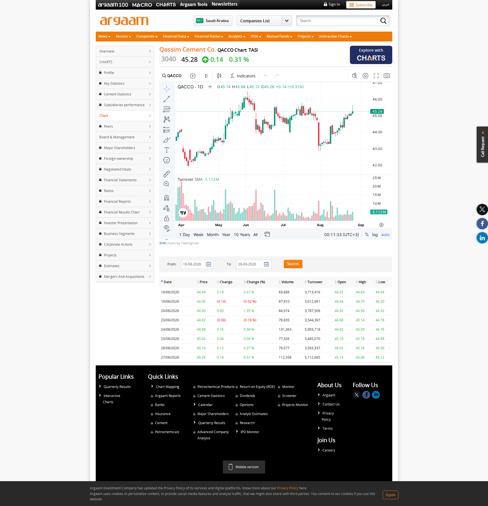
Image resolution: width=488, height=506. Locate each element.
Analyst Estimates (254, 413)
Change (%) (256, 282)
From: (172, 264)
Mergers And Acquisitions (124, 276)
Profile (109, 72)
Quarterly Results (117, 386)
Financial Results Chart (122, 212)
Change (226, 282)
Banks (160, 404)
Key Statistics (114, 83)
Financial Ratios (208, 36)
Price (204, 282)
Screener (289, 395)
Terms (328, 428)
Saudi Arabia (217, 20)
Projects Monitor (295, 404)
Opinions (247, 404)
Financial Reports (117, 201)
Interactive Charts (334, 36)
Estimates (111, 265)
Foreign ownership (118, 158)
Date (168, 282)
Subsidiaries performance (124, 104)
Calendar (205, 404)
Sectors (122, 36)
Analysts (235, 36)
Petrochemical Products (216, 386)
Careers (329, 450)
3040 (163, 243)
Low (381, 282)
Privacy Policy (328, 416)
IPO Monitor (250, 431)
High (362, 282)
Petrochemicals (167, 431)
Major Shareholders (119, 147)
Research (247, 422)
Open (341, 282)
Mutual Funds (278, 36)
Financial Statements (120, 180)
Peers (108, 126)
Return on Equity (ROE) (257, 386)
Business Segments (119, 233)
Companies (145, 36)
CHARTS (105, 62)
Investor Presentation (121, 223)
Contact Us (331, 404)
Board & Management (116, 137)
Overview (106, 51)
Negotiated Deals (117, 169)
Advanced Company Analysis (213, 434)
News (103, 36)
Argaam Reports (168, 395)
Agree (390, 495)
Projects (304, 36)
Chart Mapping (167, 386)
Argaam (329, 395)
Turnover (315, 282)
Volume (288, 282)
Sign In (334, 4)
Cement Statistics (117, 94)
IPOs (255, 36)
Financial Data (175, 36)
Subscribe (364, 4)
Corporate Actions (118, 244)
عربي (385, 4)
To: (229, 264)
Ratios (109, 190)
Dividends (247, 395)
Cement (161, 422)
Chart (103, 115)
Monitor (288, 386)
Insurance (163, 413)
